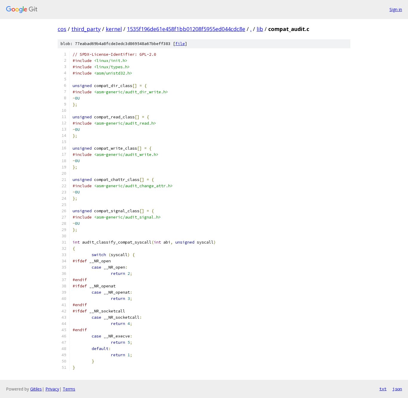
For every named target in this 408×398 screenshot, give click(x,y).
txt (382, 388)
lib (260, 28)
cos (62, 28)
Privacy (52, 389)
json (397, 388)
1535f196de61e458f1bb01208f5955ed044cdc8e (186, 28)
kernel (114, 28)
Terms (69, 389)
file (180, 43)
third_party (86, 28)
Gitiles (36, 389)
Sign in (395, 9)
